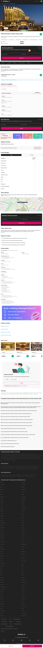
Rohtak (1, 482)
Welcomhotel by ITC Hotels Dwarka (18, 454)
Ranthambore (2, 541)
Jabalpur (2, 606)
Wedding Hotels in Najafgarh (32, 468)
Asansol (23, 522)
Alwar (1, 494)
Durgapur (2, 496)
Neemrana (2, 534)
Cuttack (23, 610)
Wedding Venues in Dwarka (6, 474)
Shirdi (23, 541)
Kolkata (1, 553)
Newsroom (11, 621)
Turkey (23, 520)
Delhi (1, 551)
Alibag (1, 513)
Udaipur (23, 570)
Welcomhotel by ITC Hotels (5, 454)
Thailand (2, 518)
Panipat (1, 615)
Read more (3, 71)
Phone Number (14, 379)
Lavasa (1, 503)
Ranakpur (23, 518)
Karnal (1, 596)
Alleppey (2, 532)
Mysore (23, 525)
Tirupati (1, 499)
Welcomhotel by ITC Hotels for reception (26, 455)
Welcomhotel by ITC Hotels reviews (10, 458)
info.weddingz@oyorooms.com (22, 637)
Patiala (23, 515)
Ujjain (1, 613)
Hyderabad (23, 551)
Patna (1, 568)
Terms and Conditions (23, 385)
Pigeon (33, 210)
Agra (1, 572)
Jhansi (23, 537)
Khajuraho (2, 544)
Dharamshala (24, 496)
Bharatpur (2, 525)
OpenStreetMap (37, 210)
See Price (21, 57)
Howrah (23, 596)
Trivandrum (2, 527)
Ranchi (1, 594)
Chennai (1, 556)
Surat (1, 575)
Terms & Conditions (17, 619)
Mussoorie (2, 537)
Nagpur (23, 565)
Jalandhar (2, 603)
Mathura (23, 487)
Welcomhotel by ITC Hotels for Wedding (11, 455)
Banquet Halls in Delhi (5, 326)
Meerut (1, 591)
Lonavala (23, 532)
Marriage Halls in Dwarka (16, 474)
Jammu (23, 491)
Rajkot (23, 601)
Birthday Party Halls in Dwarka (10, 476)
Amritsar (23, 584)
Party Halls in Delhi (4, 329)
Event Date (4, 89)
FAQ (10, 619)
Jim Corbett (2, 484)
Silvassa (23, 546)
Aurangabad (24, 613)
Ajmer (1, 506)
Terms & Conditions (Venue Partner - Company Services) (9, 629)
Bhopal (1, 582)
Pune (22, 556)
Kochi (22, 594)
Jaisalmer (23, 484)
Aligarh (23, 494)
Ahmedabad (24, 560)
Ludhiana (2, 577)
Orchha (23, 503)
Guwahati (2, 589)
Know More (40, 119)
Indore (1, 560)
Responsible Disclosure (10, 626)
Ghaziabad (2, 563)
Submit (21, 128)
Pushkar (1, 520)
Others (23, 527)
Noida (23, 575)
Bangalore (23, 553)
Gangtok (1, 515)
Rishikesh (2, 539)
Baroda (23, 577)
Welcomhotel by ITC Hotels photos (24, 458)
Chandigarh (2, 565)
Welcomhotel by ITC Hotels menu (10, 459)
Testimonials (18, 621)
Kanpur (23, 572)
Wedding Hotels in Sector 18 (23, 467)
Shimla (1, 608)
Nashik (23, 587)
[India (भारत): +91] (7, 379)
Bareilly (1, 501)
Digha (1, 491)
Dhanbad (23, 501)
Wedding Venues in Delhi (5, 332)
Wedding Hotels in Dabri (13, 467)
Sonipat (1, 546)
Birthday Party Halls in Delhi (6, 335)
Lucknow (23, 558)
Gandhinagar (2, 610)
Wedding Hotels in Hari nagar (20, 468)
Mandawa (2, 489)
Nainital (1, 508)
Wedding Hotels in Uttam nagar (8, 468)
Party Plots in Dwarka (20, 476)
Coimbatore (24, 606)
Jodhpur (23, 591)
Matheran (23, 506)
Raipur (1, 601)
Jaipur (1, 558)
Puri (22, 568)
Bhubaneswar (24, 582)
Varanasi (2, 584)
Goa (22, 563)
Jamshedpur (24, 508)
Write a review (37, 147)
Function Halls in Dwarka (30, 476)
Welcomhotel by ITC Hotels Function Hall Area (18, 457)
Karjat (23, 513)
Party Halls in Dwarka (25, 474)
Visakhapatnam (3, 587)
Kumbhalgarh (2, 522)
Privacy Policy (3, 621)
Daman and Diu (24, 615)
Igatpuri (23, 534)
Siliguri (23, 608)
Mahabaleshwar (24, 544)
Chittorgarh (24, 482)
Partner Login (3, 619)
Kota (1, 487)
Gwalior (23, 603)
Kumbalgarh (24, 499)
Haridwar (23, 539)
